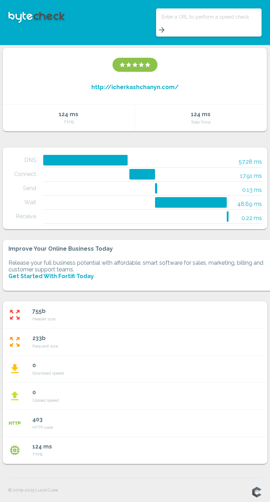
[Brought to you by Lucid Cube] (257, 492)
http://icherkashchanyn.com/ (135, 87)
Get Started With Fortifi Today (51, 276)
